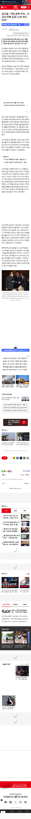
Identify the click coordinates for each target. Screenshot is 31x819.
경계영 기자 (12, 28)
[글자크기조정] (25, 29)
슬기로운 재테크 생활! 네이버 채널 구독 (15, 102)
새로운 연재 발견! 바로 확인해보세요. (14, 105)
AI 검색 (23, 7)
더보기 (26, 574)
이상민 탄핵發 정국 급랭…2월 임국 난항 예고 (16, 159)
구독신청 (19, 811)
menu (29, 7)
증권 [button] (15, 510)
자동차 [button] (25, 604)
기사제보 (12, 811)
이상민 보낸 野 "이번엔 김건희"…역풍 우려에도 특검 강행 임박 (16, 162)
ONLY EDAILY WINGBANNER (15, 7)
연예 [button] (24, 510)
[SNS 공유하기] (28, 29)
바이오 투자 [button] (6, 604)
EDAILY (2, 7)
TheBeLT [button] (15, 604)
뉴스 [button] (6, 510)
